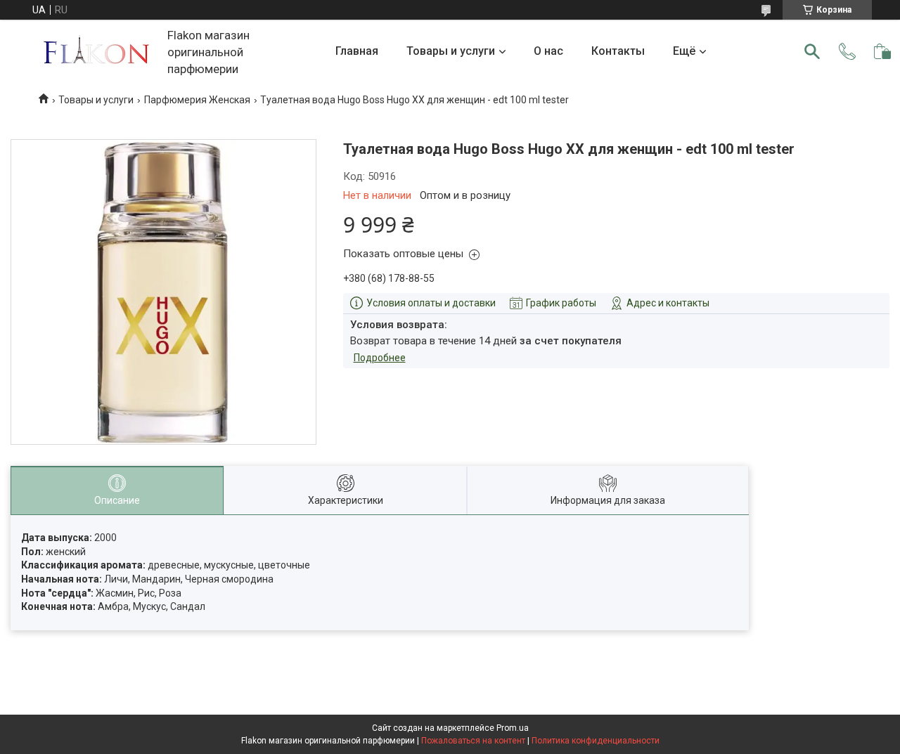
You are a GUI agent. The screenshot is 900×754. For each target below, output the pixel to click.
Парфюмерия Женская (197, 99)
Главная (356, 51)
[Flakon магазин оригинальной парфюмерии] (98, 51)
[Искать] (812, 51)
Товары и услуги (450, 51)
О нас (548, 51)
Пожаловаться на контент (473, 741)
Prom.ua (512, 728)
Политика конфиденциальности (596, 741)
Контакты (618, 51)
